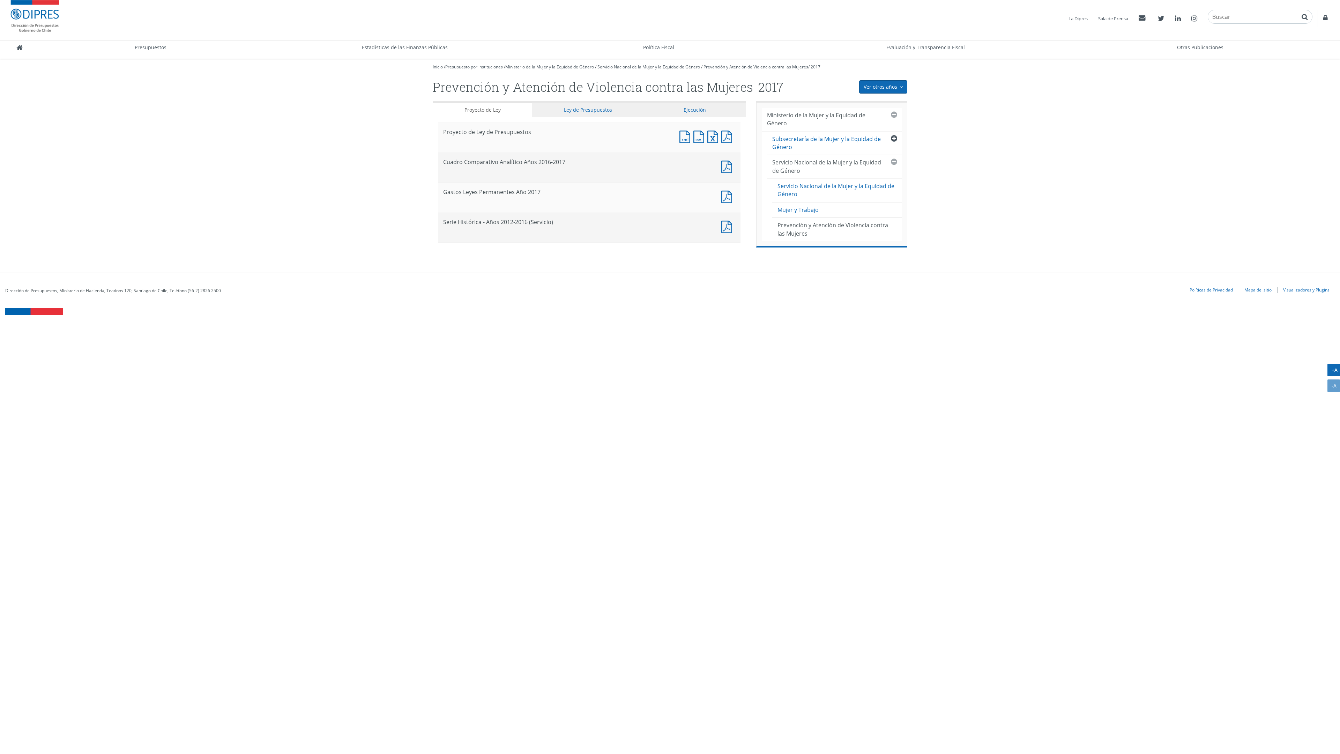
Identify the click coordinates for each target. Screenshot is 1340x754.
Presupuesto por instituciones (474, 67)
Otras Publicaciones (1200, 47)
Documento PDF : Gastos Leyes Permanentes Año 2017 (728, 196)
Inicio (438, 67)
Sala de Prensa (1113, 18)
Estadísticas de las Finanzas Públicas (405, 47)
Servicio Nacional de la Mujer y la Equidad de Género (648, 67)
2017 (815, 67)
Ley (588, 109)
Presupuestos (150, 47)
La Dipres (1078, 18)
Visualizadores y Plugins (1306, 290)
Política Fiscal (658, 47)
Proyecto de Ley (482, 109)
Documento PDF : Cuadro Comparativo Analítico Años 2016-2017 (728, 166)
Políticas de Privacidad (1211, 290)
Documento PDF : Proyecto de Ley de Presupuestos (728, 136)
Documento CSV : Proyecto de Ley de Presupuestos (700, 136)
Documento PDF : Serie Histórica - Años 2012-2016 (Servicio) (728, 226)
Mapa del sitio (1258, 290)
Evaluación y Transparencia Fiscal (925, 47)
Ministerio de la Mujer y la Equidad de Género (549, 67)
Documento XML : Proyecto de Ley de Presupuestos (686, 136)
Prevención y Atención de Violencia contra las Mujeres (756, 67)
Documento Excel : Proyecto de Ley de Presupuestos (714, 136)
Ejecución (695, 109)
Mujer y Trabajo (798, 210)
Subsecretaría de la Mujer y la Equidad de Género (826, 143)
